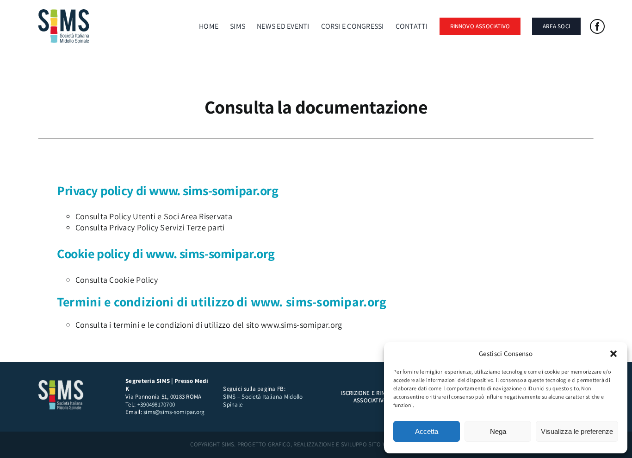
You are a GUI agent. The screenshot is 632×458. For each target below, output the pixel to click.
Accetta (426, 431)
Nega (498, 431)
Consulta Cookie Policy (116, 279)
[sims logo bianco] (61, 384)
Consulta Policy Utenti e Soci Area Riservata (153, 216)
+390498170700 (156, 404)
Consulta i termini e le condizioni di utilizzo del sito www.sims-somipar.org (208, 324)
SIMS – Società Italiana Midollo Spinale (263, 400)
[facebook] (597, 26)
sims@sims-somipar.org (174, 412)
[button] (613, 353)
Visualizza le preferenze (577, 431)
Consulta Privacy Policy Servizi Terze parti (150, 227)
